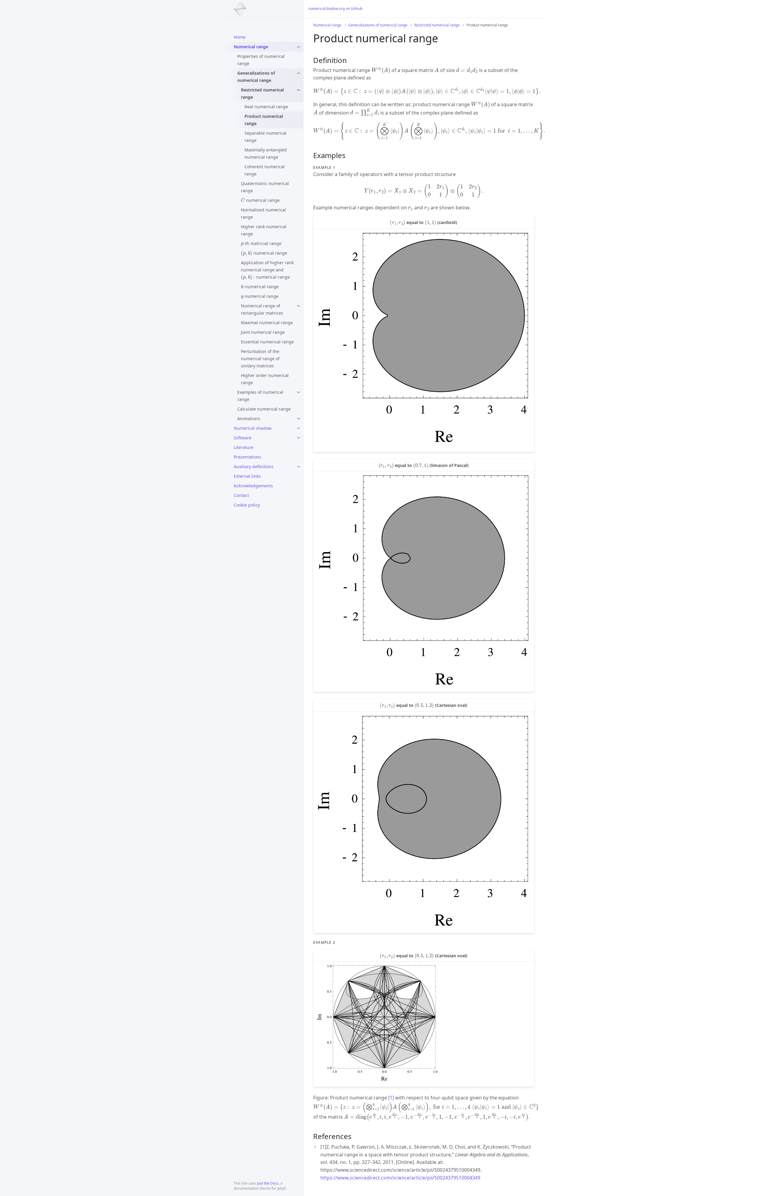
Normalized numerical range (263, 213)
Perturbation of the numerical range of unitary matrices (260, 358)
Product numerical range (263, 119)
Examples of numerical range (260, 395)
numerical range (260, 199)
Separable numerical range (265, 136)
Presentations (247, 457)
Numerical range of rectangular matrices (262, 309)
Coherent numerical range (264, 170)
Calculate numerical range (264, 409)
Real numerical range (266, 106)
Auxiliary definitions (254, 466)
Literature (244, 447)
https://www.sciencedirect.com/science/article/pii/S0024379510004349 (400, 1177)
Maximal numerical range (267, 322)
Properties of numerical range (261, 59)
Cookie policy (247, 505)
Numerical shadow (253, 428)
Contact (241, 495)
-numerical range (260, 285)
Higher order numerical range (265, 378)
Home (239, 37)
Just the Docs (268, 1183)
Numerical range (251, 46)
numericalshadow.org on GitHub (335, 8)
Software (242, 438)
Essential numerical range (267, 342)
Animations (248, 418)
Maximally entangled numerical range (265, 153)
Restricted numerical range (262, 93)
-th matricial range (261, 242)
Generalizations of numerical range (256, 76)
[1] (391, 1097)
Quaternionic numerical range (265, 187)
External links (247, 476)
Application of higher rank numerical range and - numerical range (267, 270)
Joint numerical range (263, 332)
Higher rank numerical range (263, 230)
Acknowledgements (253, 486)
